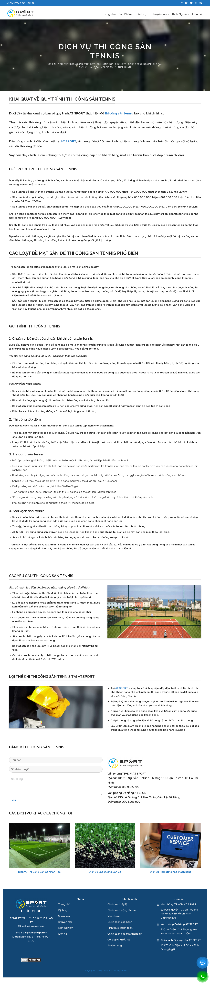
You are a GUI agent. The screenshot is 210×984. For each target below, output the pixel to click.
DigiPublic (121, 970)
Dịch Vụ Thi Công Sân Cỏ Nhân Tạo (39, 871)
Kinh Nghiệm (180, 14)
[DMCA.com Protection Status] (31, 959)
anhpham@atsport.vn (35, 932)
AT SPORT (121, 688)
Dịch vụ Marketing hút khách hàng (170, 871)
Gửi (14, 800)
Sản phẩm (64, 916)
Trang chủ (109, 14)
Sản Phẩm (125, 14)
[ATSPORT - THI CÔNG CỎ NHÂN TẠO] (20, 13)
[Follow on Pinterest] (201, 3)
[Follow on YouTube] (39, 911)
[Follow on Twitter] (191, 3)
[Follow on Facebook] (182, 3)
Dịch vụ (142, 14)
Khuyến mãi (159, 14)
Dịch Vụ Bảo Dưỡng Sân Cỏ (105, 871)
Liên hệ (197, 14)
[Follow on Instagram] (186, 3)
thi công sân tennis (79, 64)
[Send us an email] (196, 3)
